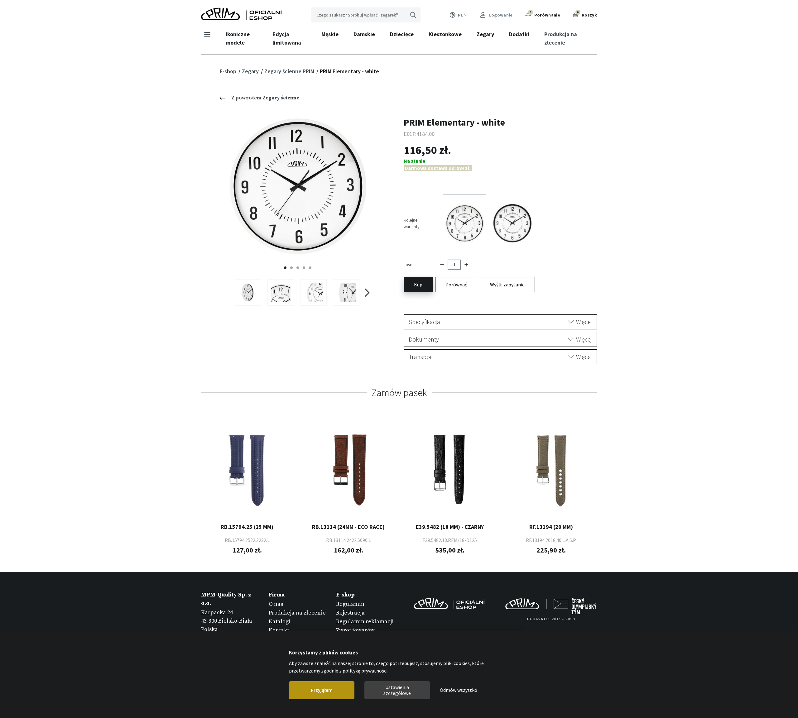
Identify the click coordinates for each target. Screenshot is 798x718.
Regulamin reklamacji (365, 621)
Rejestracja (350, 612)
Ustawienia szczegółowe (397, 690)
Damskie (364, 34)
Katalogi (280, 621)
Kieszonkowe (445, 34)
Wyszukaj (413, 15)
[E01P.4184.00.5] (346, 292)
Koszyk (587, 14)
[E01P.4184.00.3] (313, 292)
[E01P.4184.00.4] (248, 292)
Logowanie (500, 15)
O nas (276, 604)
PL (460, 15)
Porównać (456, 284)
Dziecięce (402, 34)
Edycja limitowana (286, 38)
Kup (418, 284)
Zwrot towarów (355, 630)
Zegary (485, 34)
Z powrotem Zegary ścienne (265, 98)
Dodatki (519, 34)
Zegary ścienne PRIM (289, 71)
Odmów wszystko (458, 690)
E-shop (229, 71)
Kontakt (279, 630)
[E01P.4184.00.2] (281, 292)
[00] (297, 186)
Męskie (330, 34)
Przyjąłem (322, 690)
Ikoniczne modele (238, 38)
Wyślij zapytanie (507, 284)
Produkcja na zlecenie (560, 38)
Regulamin (350, 604)
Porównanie (545, 14)
